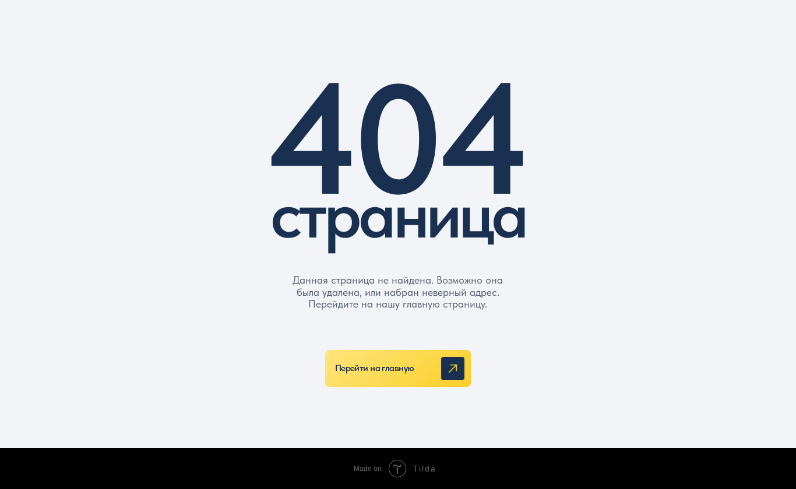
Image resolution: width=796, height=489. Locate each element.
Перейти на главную (374, 367)
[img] (452, 368)
